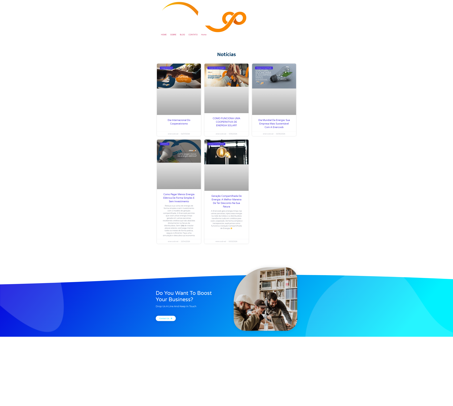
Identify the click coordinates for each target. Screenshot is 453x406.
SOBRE (173, 34)
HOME (164, 34)
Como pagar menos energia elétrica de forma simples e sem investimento (179, 198)
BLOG (182, 34)
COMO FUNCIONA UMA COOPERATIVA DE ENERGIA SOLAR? (226, 122)
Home (203, 34)
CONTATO (193, 34)
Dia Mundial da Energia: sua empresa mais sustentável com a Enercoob (274, 124)
